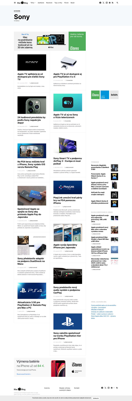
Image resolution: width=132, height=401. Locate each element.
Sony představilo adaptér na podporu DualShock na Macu (31, 261)
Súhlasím (96, 398)
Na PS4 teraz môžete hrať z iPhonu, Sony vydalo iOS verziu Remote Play (31, 164)
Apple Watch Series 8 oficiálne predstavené (99, 202)
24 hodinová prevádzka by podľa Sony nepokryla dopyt (31, 120)
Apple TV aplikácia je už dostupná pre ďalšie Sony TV (31, 77)
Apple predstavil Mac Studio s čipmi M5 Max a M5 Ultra (100, 239)
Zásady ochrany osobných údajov (65, 389)
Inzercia (47, 388)
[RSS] (112, 3)
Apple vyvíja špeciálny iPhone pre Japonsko (65, 246)
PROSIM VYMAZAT (97, 309)
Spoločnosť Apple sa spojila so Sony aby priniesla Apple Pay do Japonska (29, 213)
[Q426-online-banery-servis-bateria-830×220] (50, 367)
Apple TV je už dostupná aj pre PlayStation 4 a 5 (67, 75)
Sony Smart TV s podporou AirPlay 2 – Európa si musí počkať (67, 161)
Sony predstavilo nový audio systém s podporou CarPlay (66, 290)
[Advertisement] (104, 130)
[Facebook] (100, 3)
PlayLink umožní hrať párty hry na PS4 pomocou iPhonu (67, 200)
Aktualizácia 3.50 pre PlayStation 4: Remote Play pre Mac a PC (32, 305)
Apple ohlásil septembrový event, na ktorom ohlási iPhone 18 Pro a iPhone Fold (100, 250)
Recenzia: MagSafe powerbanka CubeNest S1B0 (100, 167)
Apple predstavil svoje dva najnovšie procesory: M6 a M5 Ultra (100, 218)
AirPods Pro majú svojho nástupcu (98, 193)
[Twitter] (103, 3)
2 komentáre (67, 121)
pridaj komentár (34, 83)
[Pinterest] (109, 3)
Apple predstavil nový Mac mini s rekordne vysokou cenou (99, 229)
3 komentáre (69, 80)
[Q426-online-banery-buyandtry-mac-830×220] (50, 41)
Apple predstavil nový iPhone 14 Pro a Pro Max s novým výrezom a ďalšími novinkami (100, 186)
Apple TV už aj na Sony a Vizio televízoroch (65, 116)
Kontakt (76, 388)
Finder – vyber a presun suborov (102, 314)
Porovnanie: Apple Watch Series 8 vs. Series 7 (98, 176)
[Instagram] (107, 3)
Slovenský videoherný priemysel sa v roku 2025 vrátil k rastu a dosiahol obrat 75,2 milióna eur (100, 263)
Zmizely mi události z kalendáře (102, 312)
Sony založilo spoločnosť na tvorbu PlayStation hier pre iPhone (67, 336)
